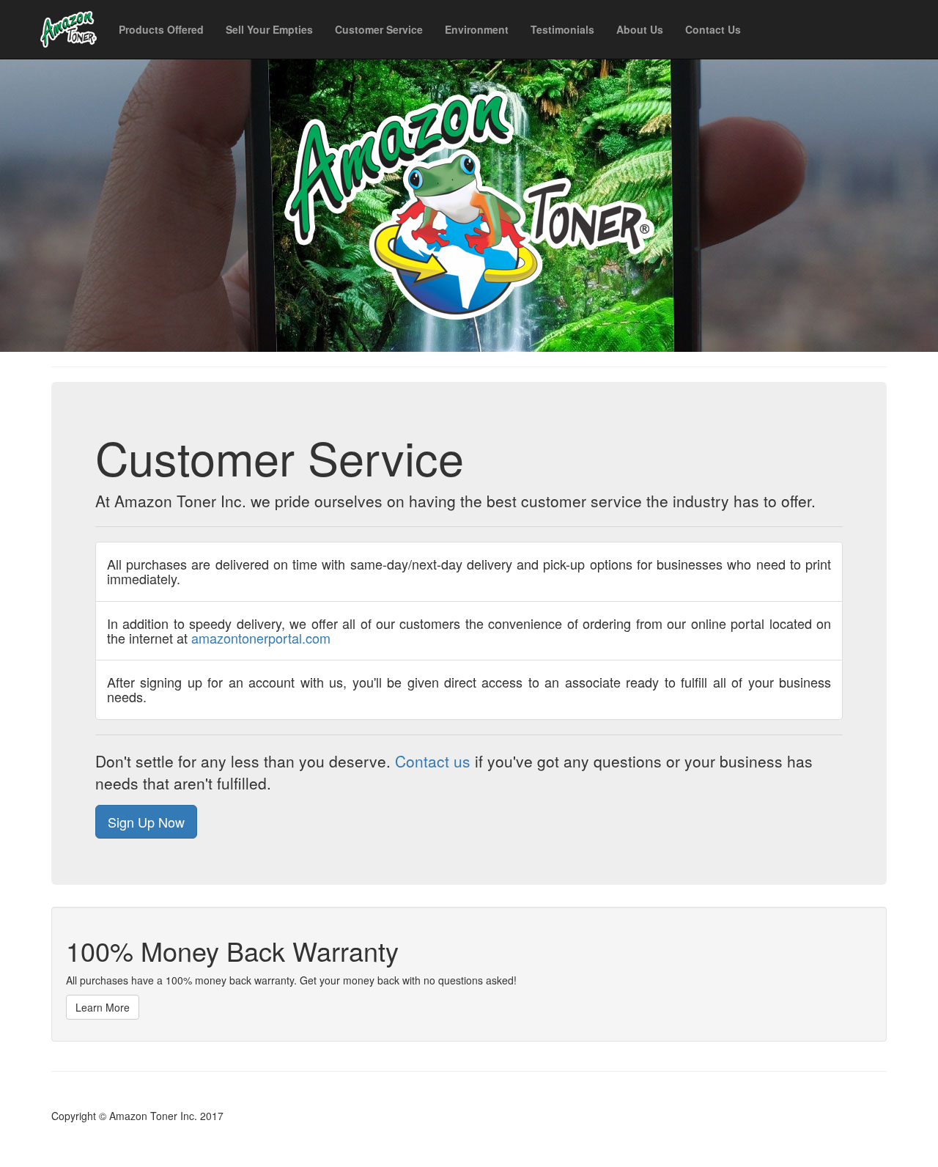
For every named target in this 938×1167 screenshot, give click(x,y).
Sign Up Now (146, 821)
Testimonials (562, 29)
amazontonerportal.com (260, 637)
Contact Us (713, 29)
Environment (477, 29)
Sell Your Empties (269, 29)
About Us (639, 29)
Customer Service (379, 29)
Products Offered (161, 29)
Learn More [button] (102, 1007)
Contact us (432, 761)
